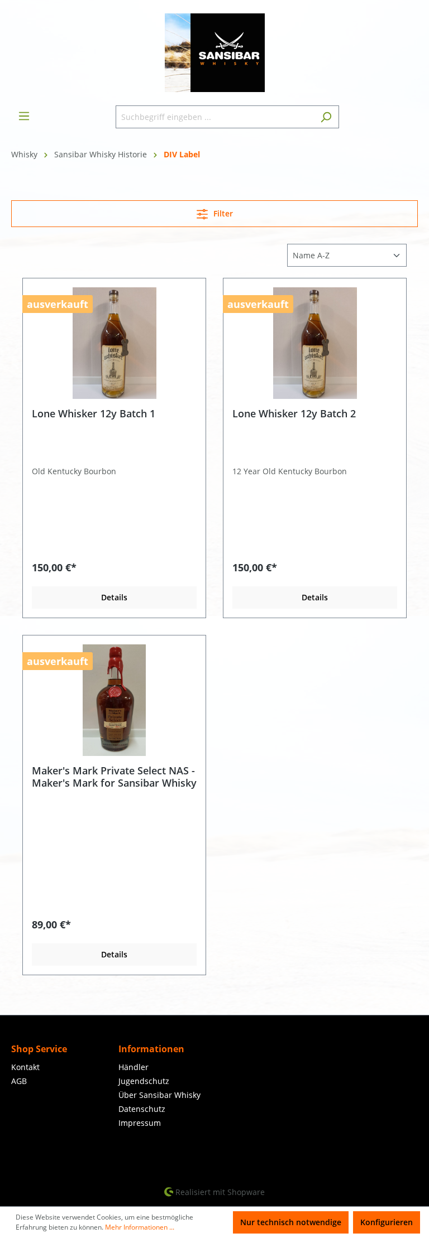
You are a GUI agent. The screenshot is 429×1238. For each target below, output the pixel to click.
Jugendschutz (143, 1081)
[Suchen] (326, 116)
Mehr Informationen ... (139, 1227)
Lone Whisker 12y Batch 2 (294, 413)
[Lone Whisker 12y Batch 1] (114, 343)
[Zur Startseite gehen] (214, 52)
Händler (133, 1067)
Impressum (139, 1122)
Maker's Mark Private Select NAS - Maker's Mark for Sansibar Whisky (114, 776)
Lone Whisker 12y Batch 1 (93, 413)
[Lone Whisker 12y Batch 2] (314, 343)
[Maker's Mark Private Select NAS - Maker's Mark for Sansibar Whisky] (114, 700)
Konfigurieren (386, 1222)
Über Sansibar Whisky (159, 1095)
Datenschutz (141, 1109)
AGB (19, 1081)
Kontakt (25, 1067)
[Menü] (24, 116)
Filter (222, 213)
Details (114, 597)
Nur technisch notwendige (290, 1222)
